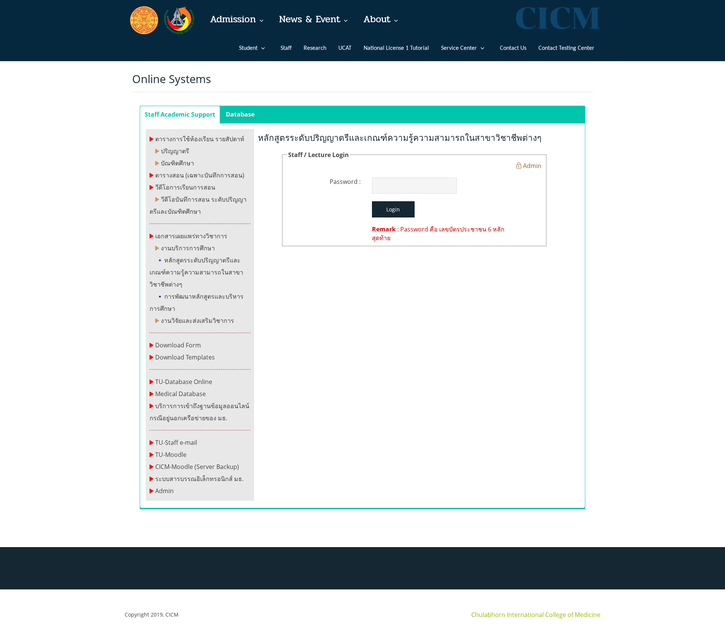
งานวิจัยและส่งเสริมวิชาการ (197, 320)
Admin (164, 491)
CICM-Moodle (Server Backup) (197, 467)
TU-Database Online (183, 382)
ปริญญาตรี (175, 151)
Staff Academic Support (180, 114)
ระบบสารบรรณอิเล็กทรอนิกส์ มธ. (199, 479)
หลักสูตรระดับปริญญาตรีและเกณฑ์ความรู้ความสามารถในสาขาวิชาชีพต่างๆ (196, 272)
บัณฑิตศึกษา (177, 163)
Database (240, 114)
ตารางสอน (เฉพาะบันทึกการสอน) (199, 175)
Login (393, 209)
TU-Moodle (171, 454)
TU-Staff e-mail (176, 442)
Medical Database (180, 394)
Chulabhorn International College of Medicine (535, 615)
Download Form (178, 345)
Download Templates (185, 357)
